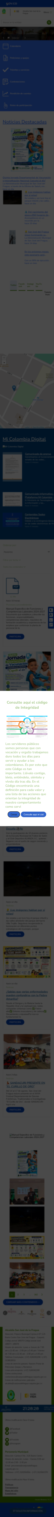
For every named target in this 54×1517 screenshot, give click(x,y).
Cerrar (14, 814)
